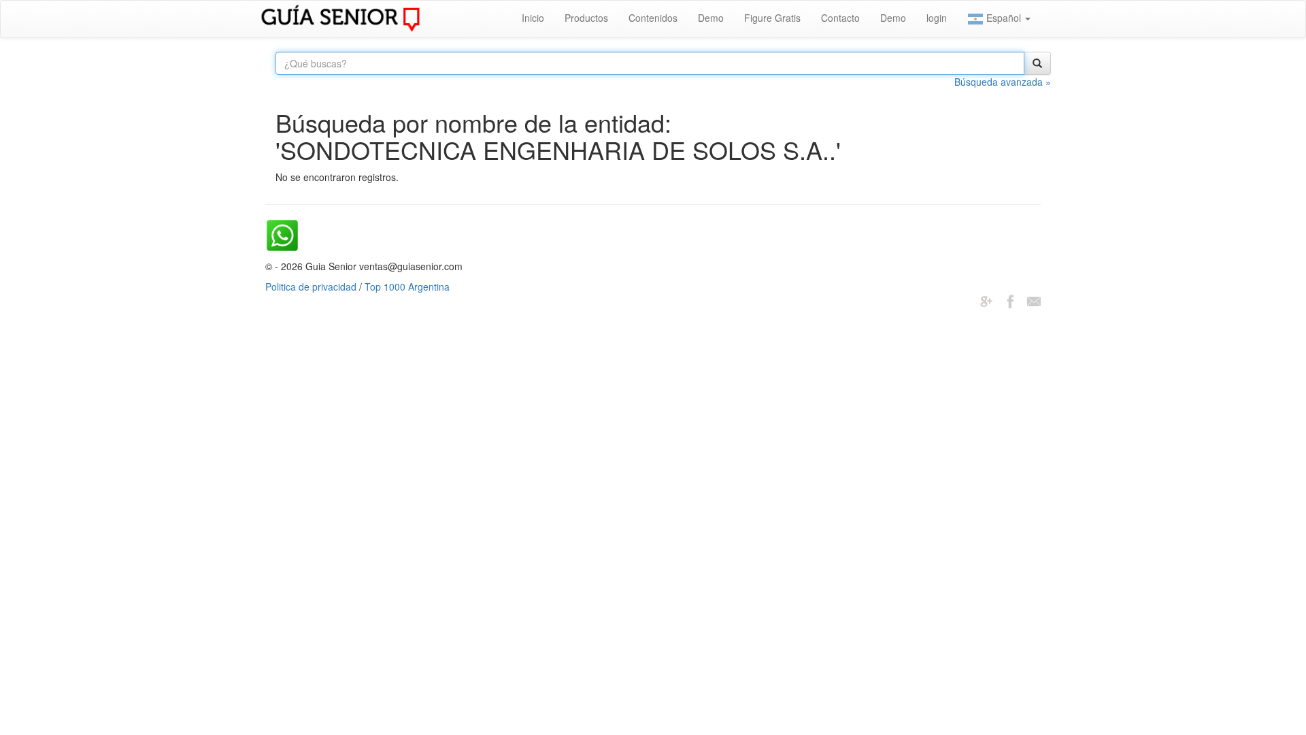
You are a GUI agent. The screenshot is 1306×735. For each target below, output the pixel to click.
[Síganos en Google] (986, 300)
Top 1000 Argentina (407, 286)
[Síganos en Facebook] (1010, 300)
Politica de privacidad (310, 286)
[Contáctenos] (1034, 300)
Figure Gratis (772, 17)
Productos (586, 17)
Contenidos (653, 17)
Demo (711, 17)
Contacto (840, 17)
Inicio (533, 17)
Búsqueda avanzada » (1002, 81)
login (936, 17)
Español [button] (1004, 17)
